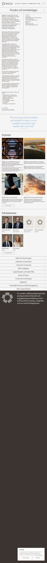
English (38, 3)
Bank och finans (23, 275)
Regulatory (23, 282)
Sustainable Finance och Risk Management (23, 285)
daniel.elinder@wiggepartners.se (31, 24)
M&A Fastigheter (23, 268)
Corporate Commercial (23, 265)
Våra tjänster (18, 3)
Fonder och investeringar (23, 279)
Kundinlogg (33, 3)
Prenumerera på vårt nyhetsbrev (8, 109)
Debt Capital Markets (23, 289)
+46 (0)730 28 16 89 (29, 23)
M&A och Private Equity (23, 258)
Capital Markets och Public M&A (23, 272)
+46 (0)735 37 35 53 (29, 18)
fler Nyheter (8, 205)
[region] (31, 554)
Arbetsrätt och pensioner (23, 262)
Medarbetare (25, 3)
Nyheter (30, 3)
